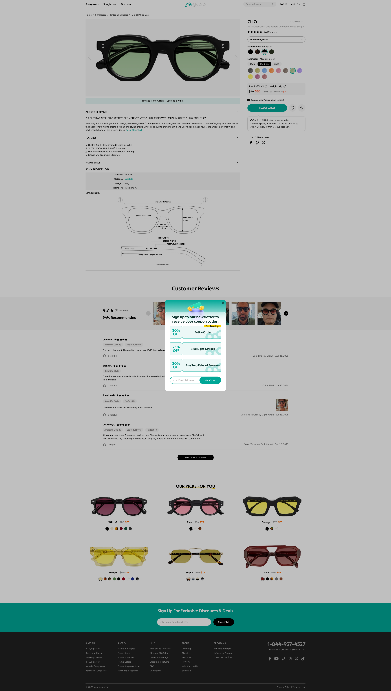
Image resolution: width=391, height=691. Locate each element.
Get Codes (210, 380)
